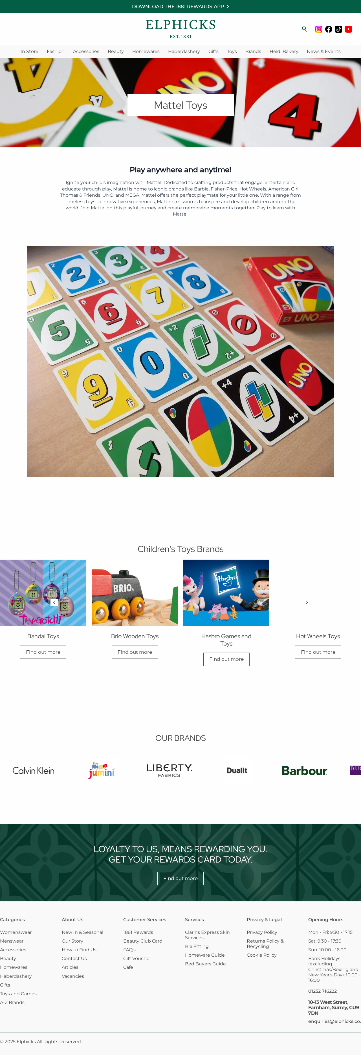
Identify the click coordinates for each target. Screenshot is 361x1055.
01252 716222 (322, 991)
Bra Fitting (197, 946)
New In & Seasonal (82, 932)
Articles (70, 967)
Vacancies (73, 976)
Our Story (72, 941)
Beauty (116, 51)
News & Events (324, 51)
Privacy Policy (262, 932)
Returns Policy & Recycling (265, 943)
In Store (29, 51)
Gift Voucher (137, 958)
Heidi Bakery (284, 51)
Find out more (43, 652)
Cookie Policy (262, 955)
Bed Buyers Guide (205, 964)
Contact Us (74, 958)
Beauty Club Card (142, 941)
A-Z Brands (12, 1002)
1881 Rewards (138, 932)
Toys (232, 51)
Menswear (11, 941)
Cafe (128, 967)
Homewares (146, 51)
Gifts (213, 51)
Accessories (86, 51)
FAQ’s (129, 949)
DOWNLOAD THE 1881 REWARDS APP (178, 6)
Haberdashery (184, 51)
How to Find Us (79, 949)
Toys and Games (18, 993)
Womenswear (16, 932)
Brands (253, 51)
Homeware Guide (205, 955)
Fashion (56, 51)
